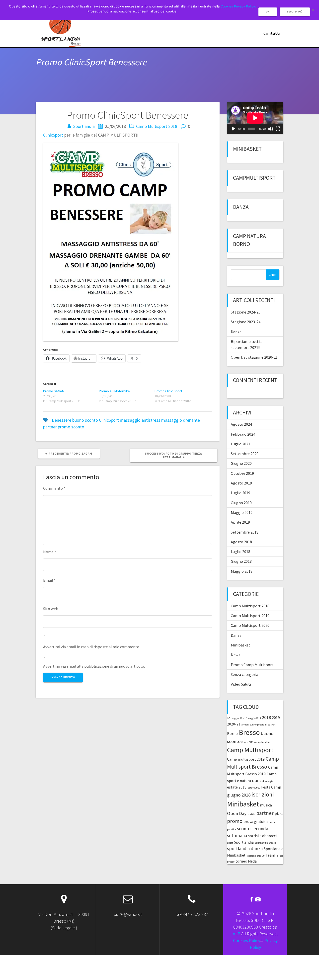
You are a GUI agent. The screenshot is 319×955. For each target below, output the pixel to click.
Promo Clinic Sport (168, 391)
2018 (266, 717)
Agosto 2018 (241, 541)
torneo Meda (246, 861)
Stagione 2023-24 (245, 321)
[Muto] (270, 128)
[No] (312, 9)
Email (49, 580)
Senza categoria (244, 674)
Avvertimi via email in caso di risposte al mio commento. (91, 646)
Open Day (236, 813)
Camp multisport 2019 (246, 759)
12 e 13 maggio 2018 (250, 718)
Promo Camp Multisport (252, 664)
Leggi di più (295, 11)
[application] (255, 118)
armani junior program (254, 724)
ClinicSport (53, 135)
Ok (268, 11)
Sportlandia (84, 126)
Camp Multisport (250, 750)
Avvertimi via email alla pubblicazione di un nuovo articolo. (94, 666)
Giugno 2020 (241, 463)
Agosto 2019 (241, 482)
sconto (77, 427)
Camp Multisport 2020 (250, 625)
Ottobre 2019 (242, 473)
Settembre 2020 (244, 453)
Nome (49, 551)
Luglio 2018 (240, 551)
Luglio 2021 (240, 443)
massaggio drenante (180, 420)
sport (230, 842)
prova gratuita (255, 821)
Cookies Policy (246, 940)
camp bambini (262, 742)
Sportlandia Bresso (265, 842)
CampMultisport (254, 177)
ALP (236, 934)
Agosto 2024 (241, 424)
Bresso (249, 732)
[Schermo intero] (277, 128)
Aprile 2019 (240, 522)
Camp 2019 (247, 742)
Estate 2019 (253, 787)
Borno (232, 733)
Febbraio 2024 (243, 434)
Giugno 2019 (241, 502)
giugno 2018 (238, 795)
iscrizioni (262, 794)
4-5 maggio (233, 718)
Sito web (50, 608)
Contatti (271, 33)
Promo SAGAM (54, 391)
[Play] (233, 128)
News (235, 654)
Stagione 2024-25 (245, 312)
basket (271, 724)
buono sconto (85, 420)
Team (270, 855)
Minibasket (247, 149)
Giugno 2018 (241, 561)
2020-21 (233, 724)
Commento (54, 488)
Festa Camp (271, 787)
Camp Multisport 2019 (250, 615)
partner (50, 427)
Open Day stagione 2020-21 (254, 357)
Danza (241, 207)
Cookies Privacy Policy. (238, 6)
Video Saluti (241, 684)
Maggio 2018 (241, 571)
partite (251, 814)
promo (64, 427)
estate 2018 (236, 787)
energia (269, 781)
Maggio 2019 (241, 512)
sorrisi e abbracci (262, 835)
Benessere (61, 420)
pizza (279, 813)
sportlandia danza (245, 848)
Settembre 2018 (244, 532)
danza (258, 780)
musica (266, 805)
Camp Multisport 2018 (156, 126)
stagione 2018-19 (255, 855)
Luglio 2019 (240, 492)
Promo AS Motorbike (114, 391)
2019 (276, 717)
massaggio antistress (140, 420)
